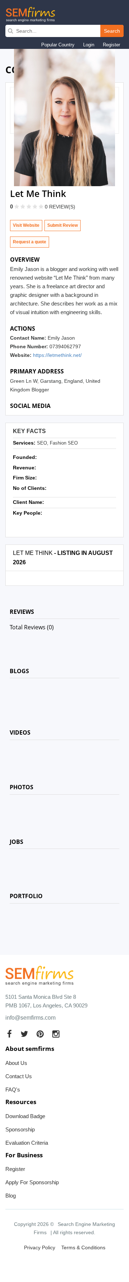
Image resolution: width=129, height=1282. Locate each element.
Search (112, 31)
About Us (16, 1063)
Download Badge (25, 1116)
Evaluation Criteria (26, 1143)
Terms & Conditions (83, 1247)
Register (111, 44)
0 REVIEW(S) (60, 207)
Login (88, 44)
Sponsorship (20, 1129)
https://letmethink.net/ (57, 355)
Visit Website (26, 225)
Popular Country (58, 44)
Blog (10, 1196)
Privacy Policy (39, 1247)
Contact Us (18, 1076)
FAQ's (12, 1089)
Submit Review (62, 225)
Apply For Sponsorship (32, 1182)
